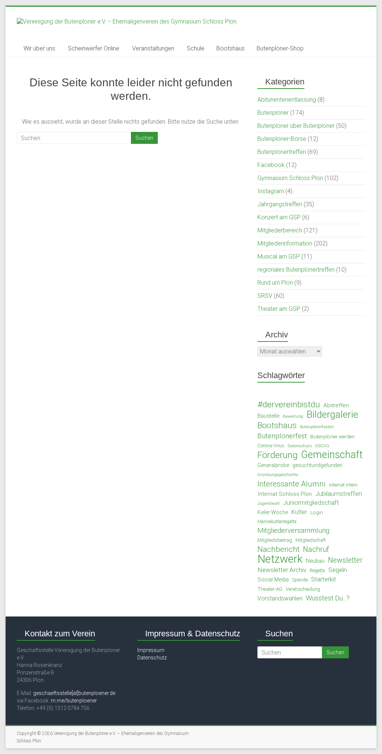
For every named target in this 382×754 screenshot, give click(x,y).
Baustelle (268, 415)
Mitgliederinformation (284, 243)
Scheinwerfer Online (93, 48)
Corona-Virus (270, 445)
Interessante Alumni (291, 483)
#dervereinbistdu (288, 404)
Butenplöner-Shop (280, 48)
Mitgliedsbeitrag (274, 540)
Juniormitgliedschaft (311, 502)
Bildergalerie (332, 414)
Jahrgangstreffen (279, 204)
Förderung (277, 455)
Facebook (271, 165)
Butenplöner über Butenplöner (296, 125)
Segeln (337, 570)
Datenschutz (300, 445)
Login (316, 512)
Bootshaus (230, 48)
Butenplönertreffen (281, 151)
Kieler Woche (272, 512)
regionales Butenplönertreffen (296, 269)
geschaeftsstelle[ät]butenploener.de (74, 693)
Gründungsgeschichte (277, 474)
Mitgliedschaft (310, 540)
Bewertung (293, 416)
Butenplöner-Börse (281, 138)
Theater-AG (269, 589)
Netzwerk (280, 558)
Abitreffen (336, 405)
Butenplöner (273, 112)
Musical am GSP (278, 256)
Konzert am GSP (279, 217)
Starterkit (323, 579)
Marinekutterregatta (277, 521)
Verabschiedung (303, 589)
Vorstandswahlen (280, 598)
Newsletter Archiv (281, 570)
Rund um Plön (275, 282)
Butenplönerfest (282, 436)
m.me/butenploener (74, 701)
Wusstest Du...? (328, 598)
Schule (195, 48)
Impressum (151, 650)
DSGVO (322, 445)
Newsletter (345, 560)
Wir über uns (39, 48)
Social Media (273, 579)
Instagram (270, 191)
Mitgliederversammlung (293, 530)
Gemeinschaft (332, 454)
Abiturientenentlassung (286, 99)
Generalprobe (273, 465)
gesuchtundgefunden (317, 465)
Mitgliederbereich (279, 230)
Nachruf (316, 549)
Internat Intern (343, 485)
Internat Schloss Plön (284, 494)
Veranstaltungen (153, 48)
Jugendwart (268, 503)
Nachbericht (278, 549)
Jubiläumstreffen (338, 493)
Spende (300, 580)
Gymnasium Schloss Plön (290, 178)
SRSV (264, 295)
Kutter (299, 512)
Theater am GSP (278, 308)
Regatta (317, 570)
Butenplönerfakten (317, 426)
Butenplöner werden (332, 436)
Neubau (315, 560)
